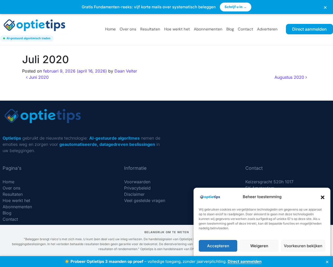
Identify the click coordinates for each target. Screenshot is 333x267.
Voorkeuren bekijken (303, 245)
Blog (230, 29)
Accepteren (218, 245)
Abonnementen (208, 29)
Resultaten (150, 29)
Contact (245, 29)
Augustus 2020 (289, 77)
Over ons (128, 29)
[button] (322, 196)
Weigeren (259, 245)
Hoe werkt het (177, 29)
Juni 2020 (38, 77)
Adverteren (267, 29)
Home (110, 29)
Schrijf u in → (236, 7)
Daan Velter (125, 71)
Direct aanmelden (244, 261)
